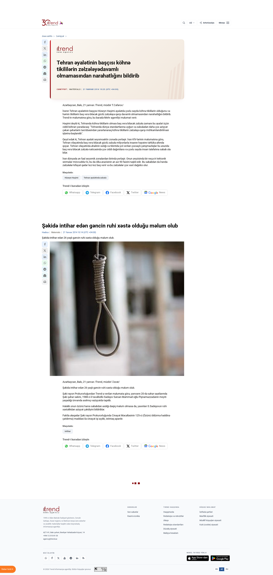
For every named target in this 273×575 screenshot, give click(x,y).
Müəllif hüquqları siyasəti (210, 520)
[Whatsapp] (45, 558)
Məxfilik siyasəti (206, 516)
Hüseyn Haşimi (71, 178)
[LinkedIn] (77, 558)
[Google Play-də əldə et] (220, 558)
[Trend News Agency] (51, 509)
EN (216, 569)
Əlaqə (165, 520)
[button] (44, 42)
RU (227, 569)
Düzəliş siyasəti (170, 529)
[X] (58, 558)
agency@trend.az (50, 539)
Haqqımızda (168, 512)
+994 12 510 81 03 (50, 536)
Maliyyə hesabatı (170, 533)
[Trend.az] (52, 23)
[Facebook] (52, 558)
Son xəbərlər (132, 512)
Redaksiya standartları (173, 524)
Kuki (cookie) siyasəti (208, 524)
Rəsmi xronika (133, 516)
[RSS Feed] (83, 558)
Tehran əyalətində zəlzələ (95, 178)
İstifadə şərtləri (206, 512)
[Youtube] (64, 558)
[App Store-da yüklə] (198, 558)
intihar (68, 431)
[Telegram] (70, 558)
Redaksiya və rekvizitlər (173, 516)
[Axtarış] (184, 23)
